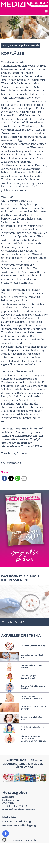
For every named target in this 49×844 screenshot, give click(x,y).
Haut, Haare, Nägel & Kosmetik (20, 45)
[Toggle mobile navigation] (46, 12)
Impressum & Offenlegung (19, 825)
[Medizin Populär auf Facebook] (5, 833)
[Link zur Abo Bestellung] (24, 528)
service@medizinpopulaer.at (20, 809)
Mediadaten (9, 817)
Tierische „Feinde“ (13, 622)
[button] (4, 478)
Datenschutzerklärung (16, 821)
